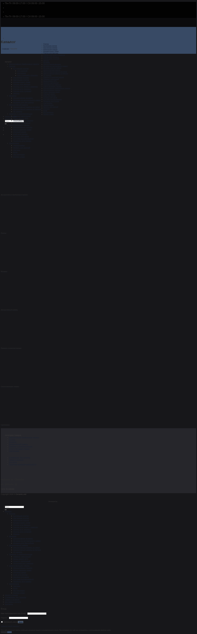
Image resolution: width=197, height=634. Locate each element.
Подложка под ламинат (52, 85)
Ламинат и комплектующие (53, 77)
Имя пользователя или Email (14, 613)
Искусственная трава (51, 92)
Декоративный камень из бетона (55, 73)
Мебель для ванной (50, 107)
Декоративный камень (51, 70)
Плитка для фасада (50, 53)
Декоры (46, 60)
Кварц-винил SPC (50, 81)
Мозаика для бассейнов (52, 68)
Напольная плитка (50, 49)
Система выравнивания (52, 99)
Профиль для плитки (51, 101)
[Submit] (6, 509)
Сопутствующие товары (52, 86)
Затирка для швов (50, 98)
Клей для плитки (49, 96)
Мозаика (46, 62)
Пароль (5, 618)
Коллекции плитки (50, 46)
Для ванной (22, 71)
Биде (45, 110)
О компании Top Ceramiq (19, 458)
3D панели (47, 75)
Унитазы (46, 109)
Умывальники (48, 105)
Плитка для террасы (51, 57)
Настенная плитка (50, 48)
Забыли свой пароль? (10, 626)
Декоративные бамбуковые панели (56, 88)
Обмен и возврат (16, 460)
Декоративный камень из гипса (55, 72)
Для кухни (21, 73)
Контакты (8, 119)
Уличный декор (49, 94)
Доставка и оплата (13, 602)
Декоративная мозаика (52, 64)
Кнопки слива (48, 114)
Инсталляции (48, 112)
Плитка (46, 44)
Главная (5, 49)
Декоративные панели (51, 90)
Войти (20, 622)
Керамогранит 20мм (51, 51)
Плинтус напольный (51, 83)
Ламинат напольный (51, 79)
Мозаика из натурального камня (55, 66)
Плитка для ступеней (51, 59)
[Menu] (6, 38)
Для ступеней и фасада (27, 75)
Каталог (8, 511)
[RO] (6, 128)
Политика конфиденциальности (22, 464)
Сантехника (47, 103)
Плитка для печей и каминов (54, 55)
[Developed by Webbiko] (59, 501)
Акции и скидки (10, 116)
